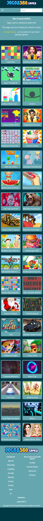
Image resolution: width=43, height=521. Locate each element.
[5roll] (11, 331)
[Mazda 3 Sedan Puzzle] (32, 331)
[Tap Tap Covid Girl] (11, 205)
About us (32, 471)
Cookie (32, 463)
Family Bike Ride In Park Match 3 (14, 272)
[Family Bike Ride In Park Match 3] (11, 268)
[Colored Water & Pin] (11, 122)
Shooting (10, 465)
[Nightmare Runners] (32, 122)
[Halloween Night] (11, 352)
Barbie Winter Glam (32, 439)
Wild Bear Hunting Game (32, 209)
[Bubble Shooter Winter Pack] (32, 80)
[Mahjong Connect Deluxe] (11, 143)
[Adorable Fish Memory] (32, 164)
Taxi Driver (11, 397)
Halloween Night (10, 355)
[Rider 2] (32, 415)
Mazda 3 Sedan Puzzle (32, 334)
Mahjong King (32, 397)
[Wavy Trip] (32, 373)
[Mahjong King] (32, 394)
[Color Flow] (11, 59)
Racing (11, 477)
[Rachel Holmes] (32, 143)
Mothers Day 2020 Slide (11, 251)
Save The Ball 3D (11, 83)
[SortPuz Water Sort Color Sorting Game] (11, 101)
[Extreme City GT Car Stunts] (32, 185)
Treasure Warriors (11, 376)
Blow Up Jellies (11, 167)
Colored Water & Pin (11, 125)
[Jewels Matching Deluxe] (11, 289)
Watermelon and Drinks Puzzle (14, 188)
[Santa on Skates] (11, 310)
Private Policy (32, 467)
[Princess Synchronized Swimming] (11, 436)
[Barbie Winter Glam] (32, 436)
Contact (32, 475)
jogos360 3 (21, 502)
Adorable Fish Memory (32, 167)
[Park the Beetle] (32, 310)
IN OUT (32, 104)
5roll (10, 334)
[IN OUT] (32, 101)
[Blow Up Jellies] (11, 164)
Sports (11, 461)
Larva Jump (32, 355)
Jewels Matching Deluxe (11, 293)
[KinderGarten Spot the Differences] (32, 268)
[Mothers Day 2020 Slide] (11, 247)
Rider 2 (32, 418)
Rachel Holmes (32, 146)
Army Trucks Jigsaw (10, 230)
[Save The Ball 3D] (11, 80)
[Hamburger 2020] (32, 247)
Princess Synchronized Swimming (15, 439)
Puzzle (10, 485)
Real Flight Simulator (10, 418)
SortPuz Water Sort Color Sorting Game (17, 104)
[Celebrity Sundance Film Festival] (32, 59)
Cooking (10, 469)
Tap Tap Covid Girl (11, 209)
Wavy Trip (32, 376)
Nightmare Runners (32, 125)
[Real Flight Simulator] (11, 415)
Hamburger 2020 (32, 251)
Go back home (10, 32)
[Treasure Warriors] (11, 373)
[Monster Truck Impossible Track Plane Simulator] (32, 226)
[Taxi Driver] (11, 394)
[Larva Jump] (32, 352)
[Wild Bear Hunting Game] (32, 205)
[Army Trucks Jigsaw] (11, 226)
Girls (11, 489)
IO (11, 494)
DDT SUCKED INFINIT (32, 293)
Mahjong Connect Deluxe (12, 146)
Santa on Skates (10, 314)
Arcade (11, 473)
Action (11, 481)
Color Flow (11, 62)
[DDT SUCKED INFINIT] (32, 289)
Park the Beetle (32, 314)
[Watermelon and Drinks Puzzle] (11, 185)
